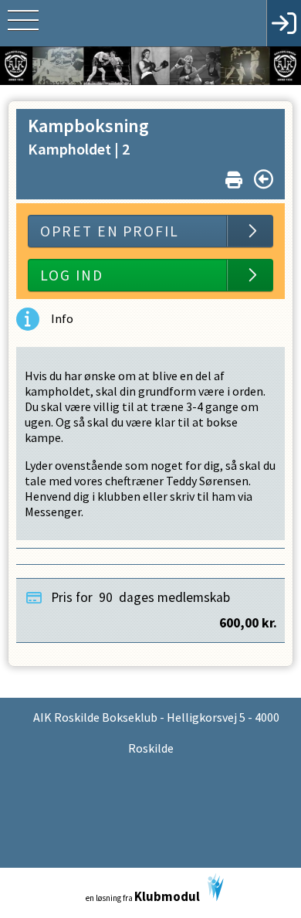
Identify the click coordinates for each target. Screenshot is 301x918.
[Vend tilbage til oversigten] (263, 179)
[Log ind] (283, 23)
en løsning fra (143, 896)
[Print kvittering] (233, 176)
